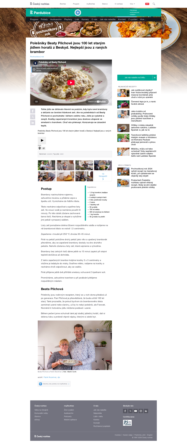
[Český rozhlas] (39, 4)
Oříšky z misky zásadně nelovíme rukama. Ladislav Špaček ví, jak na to (143, 127)
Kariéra (96, 420)
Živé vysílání (69, 410)
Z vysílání (132, 19)
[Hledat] (154, 4)
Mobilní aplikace (70, 420)
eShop (37, 420)
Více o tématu (124, 165)
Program (76, 4)
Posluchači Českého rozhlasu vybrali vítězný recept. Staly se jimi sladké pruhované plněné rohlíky (143, 183)
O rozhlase (119, 4)
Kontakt (122, 19)
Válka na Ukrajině (41, 410)
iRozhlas (63, 4)
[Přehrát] (42, 140)
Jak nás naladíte (108, 19)
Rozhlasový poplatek (102, 426)
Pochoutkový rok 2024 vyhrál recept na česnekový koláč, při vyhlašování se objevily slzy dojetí (144, 172)
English (149, 435)
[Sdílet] (44, 148)
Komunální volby (41, 413)
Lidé (77, 19)
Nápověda (98, 413)
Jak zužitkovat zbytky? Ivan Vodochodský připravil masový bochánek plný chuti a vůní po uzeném (143, 93)
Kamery (132, 14)
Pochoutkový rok (37, 57)
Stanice (105, 4)
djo (59, 377)
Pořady (44, 19)
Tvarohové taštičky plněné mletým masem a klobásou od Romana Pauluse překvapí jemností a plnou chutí (143, 140)
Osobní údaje (127, 435)
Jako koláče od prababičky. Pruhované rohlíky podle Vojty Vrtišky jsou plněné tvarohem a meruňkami (143, 116)
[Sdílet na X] (32, 116)
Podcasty (68, 416)
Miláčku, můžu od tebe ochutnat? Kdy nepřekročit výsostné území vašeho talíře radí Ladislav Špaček (143, 152)
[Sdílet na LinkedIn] (32, 122)
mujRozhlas (91, 4)
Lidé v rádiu (98, 416)
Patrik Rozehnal (50, 377)
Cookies (118, 435)
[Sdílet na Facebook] (32, 111)
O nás (94, 19)
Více (143, 19)
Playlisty (68, 19)
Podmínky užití (140, 435)
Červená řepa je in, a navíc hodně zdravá (143, 102)
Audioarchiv (134, 12)
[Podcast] (40, 148)
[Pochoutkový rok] (93, 30)
